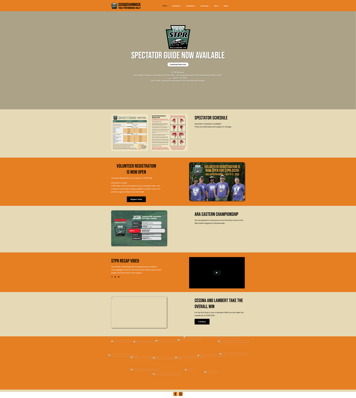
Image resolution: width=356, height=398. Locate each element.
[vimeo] (118, 277)
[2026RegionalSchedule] (139, 211)
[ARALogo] (121, 341)
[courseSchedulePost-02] (169, 115)
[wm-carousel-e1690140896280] (145, 342)
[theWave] (211, 355)
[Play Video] (217, 272)
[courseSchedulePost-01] (129, 115)
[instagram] (115, 277)
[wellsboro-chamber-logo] (167, 341)
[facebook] (112, 277)
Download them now (178, 64)
